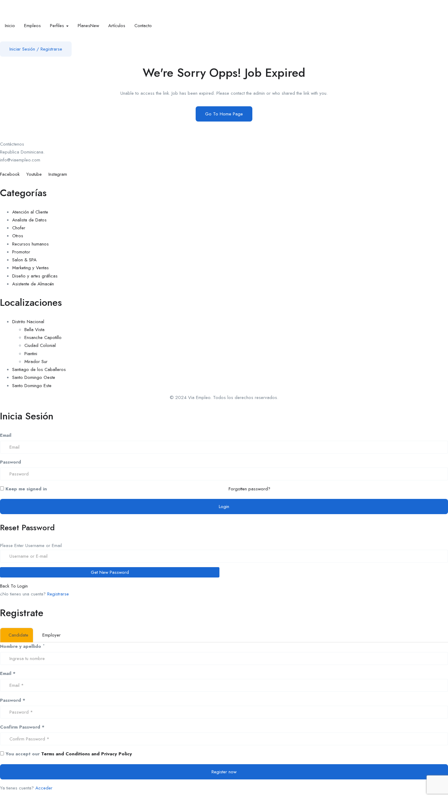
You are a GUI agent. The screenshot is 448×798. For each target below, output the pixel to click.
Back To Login (14, 586)
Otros (17, 235)
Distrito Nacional (28, 321)
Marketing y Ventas (30, 267)
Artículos (116, 25)
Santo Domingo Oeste (33, 377)
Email (5, 435)
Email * (8, 673)
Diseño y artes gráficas (35, 276)
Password (10, 462)
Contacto (143, 25)
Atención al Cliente (30, 212)
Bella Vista (34, 329)
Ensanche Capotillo (43, 337)
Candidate (18, 635)
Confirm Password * (22, 727)
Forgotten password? (249, 489)
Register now (224, 771)
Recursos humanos (30, 244)
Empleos (32, 25)
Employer (51, 635)
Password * (12, 700)
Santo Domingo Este (32, 385)
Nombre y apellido (20, 646)
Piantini (30, 353)
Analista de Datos (29, 220)
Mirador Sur (36, 361)
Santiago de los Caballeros (39, 369)
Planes (88, 25)
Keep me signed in (25, 489)
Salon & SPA (24, 259)
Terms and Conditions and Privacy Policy (86, 753)
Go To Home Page (224, 114)
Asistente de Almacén (33, 284)
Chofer (18, 227)
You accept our (68, 753)
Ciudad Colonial (40, 345)
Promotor (21, 252)
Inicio (10, 25)
